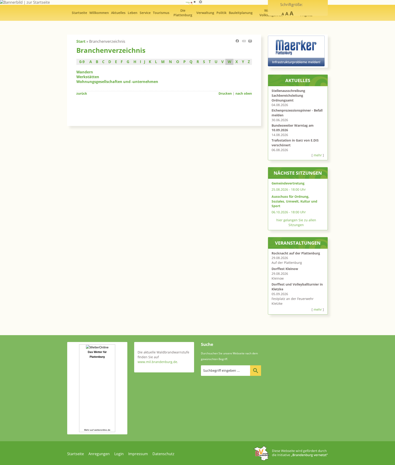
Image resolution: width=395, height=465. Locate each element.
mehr (318, 155)
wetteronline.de (102, 430)
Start (80, 41)
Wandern (84, 72)
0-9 (82, 61)
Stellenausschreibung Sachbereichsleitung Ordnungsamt (288, 95)
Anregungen (99, 453)
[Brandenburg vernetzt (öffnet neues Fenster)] (291, 459)
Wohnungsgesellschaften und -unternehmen (117, 81)
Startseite (75, 453)
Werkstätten (87, 76)
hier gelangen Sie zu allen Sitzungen (296, 222)
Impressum (138, 453)
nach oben (243, 93)
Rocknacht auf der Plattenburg (296, 253)
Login (119, 453)
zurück (81, 93)
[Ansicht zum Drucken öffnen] (250, 41)
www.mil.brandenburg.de (157, 362)
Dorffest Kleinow (285, 269)
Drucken (225, 93)
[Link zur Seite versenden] (244, 41)
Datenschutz (163, 453)
